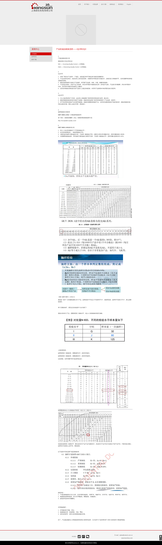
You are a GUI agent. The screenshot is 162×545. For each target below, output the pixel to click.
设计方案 (103, 4)
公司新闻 (34, 54)
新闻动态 (112, 4)
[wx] (87, 536)
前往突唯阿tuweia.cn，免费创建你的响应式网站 (81, 543)
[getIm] (160, 536)
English (129, 4)
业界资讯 (34, 56)
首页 (79, 4)
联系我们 (120, 4)
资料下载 (34, 59)
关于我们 (86, 4)
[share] (160, 539)
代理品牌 (95, 4)
